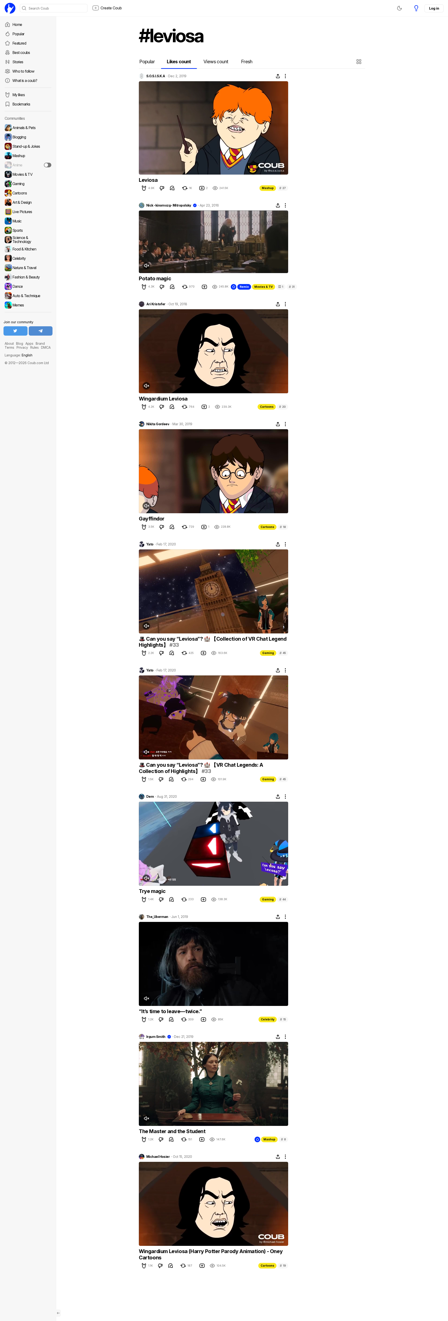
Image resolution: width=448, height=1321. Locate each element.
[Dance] (28, 286)
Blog (19, 343)
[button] (359, 62)
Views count (215, 61)
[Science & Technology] (28, 239)
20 (282, 407)
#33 (174, 645)
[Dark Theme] (399, 8)
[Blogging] (28, 137)
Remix (244, 286)
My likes (18, 94)
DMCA (46, 347)
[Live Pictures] (28, 211)
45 (283, 653)
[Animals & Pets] (28, 127)
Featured (19, 43)
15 (283, 1019)
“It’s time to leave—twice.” (170, 1011)
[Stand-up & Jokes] (28, 146)
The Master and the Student (172, 1131)
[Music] (28, 221)
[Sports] (28, 230)
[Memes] (28, 305)
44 (282, 899)
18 (283, 527)
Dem (150, 796)
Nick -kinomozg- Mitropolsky (168, 205)
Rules (34, 347)
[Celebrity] (28, 258)
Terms (9, 347)
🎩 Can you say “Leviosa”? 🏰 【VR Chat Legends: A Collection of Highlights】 (201, 768)
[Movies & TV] (28, 174)
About (9, 343)
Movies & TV (263, 286)
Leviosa (148, 180)
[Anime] (28, 165)
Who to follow (23, 71)
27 (282, 188)
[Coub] (10, 8)
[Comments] (172, 188)
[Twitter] (16, 331)
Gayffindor (151, 519)
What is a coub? (24, 80)
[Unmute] (146, 265)
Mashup (268, 188)
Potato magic (155, 278)
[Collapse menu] (58, 1313)
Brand (40, 343)
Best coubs (21, 52)
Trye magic (152, 891)
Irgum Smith (155, 1036)
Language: (18, 355)
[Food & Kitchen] (28, 249)
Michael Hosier (158, 1156)
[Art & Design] (28, 202)
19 (283, 1266)
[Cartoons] (28, 193)
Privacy (22, 347)
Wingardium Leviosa (163, 399)
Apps (29, 343)
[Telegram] (41, 331)
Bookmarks (21, 104)
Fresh (246, 61)
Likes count (179, 61)
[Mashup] (28, 155)
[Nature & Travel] (28, 267)
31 (292, 287)
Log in (434, 8)
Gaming (268, 653)
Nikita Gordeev (157, 424)
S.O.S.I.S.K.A (155, 76)
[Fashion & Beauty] (28, 277)
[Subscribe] (47, 165)
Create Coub (111, 8)
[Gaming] (28, 183)
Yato (150, 544)
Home (17, 24)
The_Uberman (157, 916)
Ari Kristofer (155, 304)
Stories (17, 62)
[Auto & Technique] (28, 295)
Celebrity (267, 1019)
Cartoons (266, 406)
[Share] (278, 76)
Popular (18, 34)
